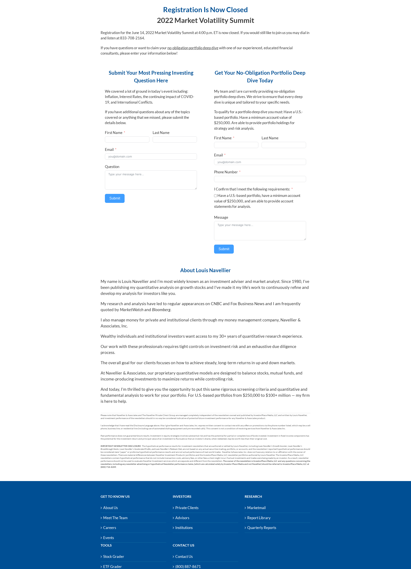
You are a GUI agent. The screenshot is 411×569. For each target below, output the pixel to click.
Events (108, 537)
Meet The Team (115, 518)
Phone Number (226, 172)
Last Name (161, 132)
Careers (109, 527)
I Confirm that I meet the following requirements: (252, 189)
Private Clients (186, 507)
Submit (114, 198)
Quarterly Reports (261, 527)
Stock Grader (113, 556)
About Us (110, 507)
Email (109, 149)
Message (221, 217)
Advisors (182, 518)
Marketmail (256, 507)
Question (112, 166)
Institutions (184, 527)
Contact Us (184, 556)
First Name (113, 132)
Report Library (259, 518)
